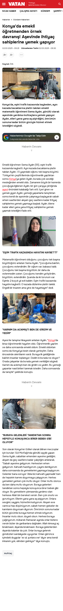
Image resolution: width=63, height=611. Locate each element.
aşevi (5, 189)
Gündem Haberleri (21, 20)
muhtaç (8, 553)
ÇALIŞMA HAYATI (28, 11)
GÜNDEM (45, 11)
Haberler (6, 20)
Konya (6, 104)
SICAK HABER (9, 11)
